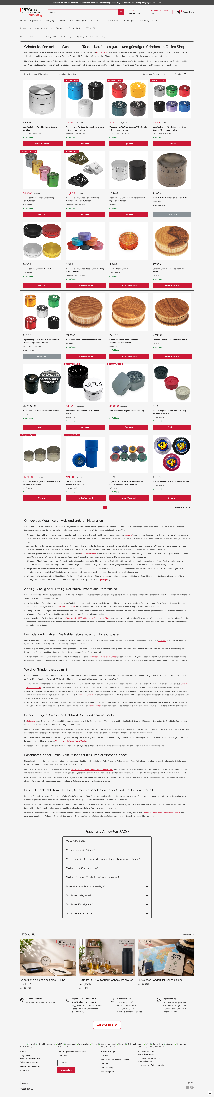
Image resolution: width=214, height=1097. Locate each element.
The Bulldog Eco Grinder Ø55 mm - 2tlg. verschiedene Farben (170, 412)
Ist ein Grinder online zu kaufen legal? (85, 886)
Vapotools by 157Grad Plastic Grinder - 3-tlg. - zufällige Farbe (85, 270)
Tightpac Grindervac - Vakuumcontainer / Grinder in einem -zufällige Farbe (126, 482)
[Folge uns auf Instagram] (192, 1087)
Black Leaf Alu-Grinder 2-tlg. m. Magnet (39, 269)
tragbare (128, 535)
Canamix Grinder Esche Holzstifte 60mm (83, 340)
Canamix (156, 275)
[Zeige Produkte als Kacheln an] (185, 74)
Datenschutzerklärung (30, 1066)
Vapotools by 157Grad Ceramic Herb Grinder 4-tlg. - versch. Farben (85, 128)
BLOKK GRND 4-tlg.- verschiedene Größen (41, 410)
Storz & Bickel (115, 272)
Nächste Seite (181, 507)
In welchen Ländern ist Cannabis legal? (161, 980)
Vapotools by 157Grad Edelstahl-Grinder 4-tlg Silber (41, 128)
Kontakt (23, 1051)
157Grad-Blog (91, 28)
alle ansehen (188, 935)
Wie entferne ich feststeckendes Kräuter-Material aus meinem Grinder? (103, 859)
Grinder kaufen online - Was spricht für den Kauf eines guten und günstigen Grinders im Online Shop (66, 37)
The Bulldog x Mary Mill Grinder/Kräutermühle (76, 482)
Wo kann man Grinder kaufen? (82, 868)
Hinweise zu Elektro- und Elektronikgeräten (149, 1059)
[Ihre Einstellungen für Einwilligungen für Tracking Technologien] (210, 1093)
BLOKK (25, 414)
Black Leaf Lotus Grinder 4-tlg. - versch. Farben (83, 412)
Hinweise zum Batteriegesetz (151, 1065)
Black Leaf (27, 204)
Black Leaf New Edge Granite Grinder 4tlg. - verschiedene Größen (41, 482)
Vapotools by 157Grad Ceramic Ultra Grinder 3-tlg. (92, 769)
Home (23, 20)
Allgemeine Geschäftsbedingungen (30, 1056)
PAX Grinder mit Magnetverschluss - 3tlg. (126, 410)
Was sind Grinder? (75, 840)
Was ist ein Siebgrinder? (78, 895)
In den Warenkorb (42, 143)
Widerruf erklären (107, 1024)
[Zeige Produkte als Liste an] (189, 74)
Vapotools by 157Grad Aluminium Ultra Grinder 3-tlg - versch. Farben (169, 128)
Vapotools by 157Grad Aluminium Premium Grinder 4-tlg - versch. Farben (41, 341)
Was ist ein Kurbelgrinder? (79, 904)
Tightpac (113, 488)
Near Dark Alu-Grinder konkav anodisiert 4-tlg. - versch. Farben (127, 199)
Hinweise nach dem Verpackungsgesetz (147, 1052)
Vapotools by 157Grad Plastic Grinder (70, 741)
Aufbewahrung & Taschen (81, 20)
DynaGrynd (103, 580)
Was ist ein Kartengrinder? (80, 913)
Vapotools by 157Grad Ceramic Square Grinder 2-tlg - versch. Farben (82, 199)
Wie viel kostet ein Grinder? (80, 850)
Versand (104, 1055)
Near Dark (113, 204)
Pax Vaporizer (102, 52)
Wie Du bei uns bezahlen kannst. (115, 1059)
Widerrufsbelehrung (29, 1062)
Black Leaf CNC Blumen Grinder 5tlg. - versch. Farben (39, 199)
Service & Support (109, 1051)
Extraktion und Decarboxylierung (34, 28)
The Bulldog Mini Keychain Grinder (103, 657)
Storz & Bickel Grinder (118, 269)
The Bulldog (158, 417)
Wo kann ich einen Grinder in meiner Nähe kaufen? (92, 877)
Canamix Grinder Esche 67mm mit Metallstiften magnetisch (123, 341)
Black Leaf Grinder (85, 695)
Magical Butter (95, 706)
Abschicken (66, 1070)
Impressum (25, 1070)
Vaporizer (34, 20)
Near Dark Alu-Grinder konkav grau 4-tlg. (170, 198)
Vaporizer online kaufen (65, 606)
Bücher (59, 28)
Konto (151, 13)
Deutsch (25, 1083)
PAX (111, 414)
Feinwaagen (129, 20)
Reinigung (49, 20)
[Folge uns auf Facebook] (187, 1087)
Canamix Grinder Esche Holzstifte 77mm (170, 340)
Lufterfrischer (113, 20)
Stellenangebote (108, 1071)
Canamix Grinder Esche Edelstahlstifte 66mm (169, 270)
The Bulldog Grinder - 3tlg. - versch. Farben (171, 481)
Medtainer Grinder (88, 553)
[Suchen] (121, 12)
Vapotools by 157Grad (32, 134)
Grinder (62, 20)
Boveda (100, 20)
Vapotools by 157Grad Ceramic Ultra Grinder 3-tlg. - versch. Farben (128, 128)
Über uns (105, 1063)
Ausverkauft (172, 214)
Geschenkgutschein (148, 20)
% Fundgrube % (73, 28)
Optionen (85, 143)
